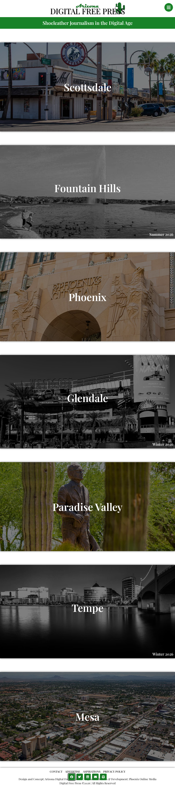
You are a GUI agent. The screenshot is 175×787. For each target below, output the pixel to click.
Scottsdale (87, 87)
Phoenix (87, 297)
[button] (71, 777)
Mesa (87, 716)
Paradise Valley (87, 506)
